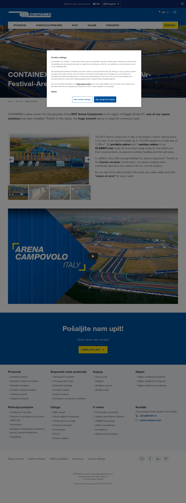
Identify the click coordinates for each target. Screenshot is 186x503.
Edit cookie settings (82, 99)
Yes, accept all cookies (105, 99)
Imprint (54, 91)
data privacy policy (84, 84)
